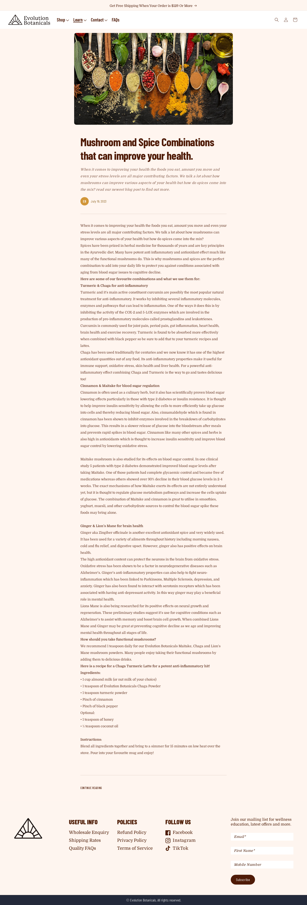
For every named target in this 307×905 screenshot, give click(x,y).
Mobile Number (247, 865)
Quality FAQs (82, 848)
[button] (62, 19)
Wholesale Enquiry (89, 832)
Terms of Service (135, 848)
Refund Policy (131, 832)
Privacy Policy (132, 840)
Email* (240, 837)
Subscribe (243, 879)
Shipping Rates (85, 840)
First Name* (244, 851)
